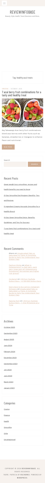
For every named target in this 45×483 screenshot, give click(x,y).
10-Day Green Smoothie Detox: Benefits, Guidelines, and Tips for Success (19, 220)
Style (6, 433)
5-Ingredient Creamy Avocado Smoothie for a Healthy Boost (22, 209)
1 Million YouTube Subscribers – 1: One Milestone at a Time (24, 303)
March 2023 (8, 382)
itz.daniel (13, 279)
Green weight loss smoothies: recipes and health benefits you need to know (20, 187)
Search (7, 160)
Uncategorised (10, 439)
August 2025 (9, 339)
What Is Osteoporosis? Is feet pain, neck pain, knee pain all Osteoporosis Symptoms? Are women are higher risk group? (24, 269)
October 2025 (9, 327)
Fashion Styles (15, 265)
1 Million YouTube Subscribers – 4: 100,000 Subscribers (25, 280)
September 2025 (10, 333)
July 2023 (8, 370)
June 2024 (8, 345)
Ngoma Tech (14, 301)
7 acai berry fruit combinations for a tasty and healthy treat (21, 93)
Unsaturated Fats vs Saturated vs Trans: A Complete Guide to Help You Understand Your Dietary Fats (24, 256)
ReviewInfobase (22, 11)
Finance (7, 415)
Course (7, 409)
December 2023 (10, 358)
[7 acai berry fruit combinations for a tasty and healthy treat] (22, 112)
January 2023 (9, 388)
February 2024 (9, 352)
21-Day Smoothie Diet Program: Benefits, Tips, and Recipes (22, 198)
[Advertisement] (22, 47)
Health (6, 421)
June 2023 (8, 376)
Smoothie (5, 89)
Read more (8, 147)
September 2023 (10, 364)
